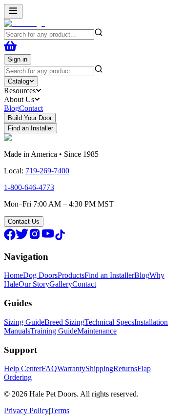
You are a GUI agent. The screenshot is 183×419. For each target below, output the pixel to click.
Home (13, 275)
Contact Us (24, 221)
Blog (11, 108)
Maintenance (97, 331)
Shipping (99, 368)
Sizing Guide (24, 322)
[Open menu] (13, 11)
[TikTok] (60, 237)
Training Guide (53, 331)
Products (71, 275)
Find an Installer (30, 128)
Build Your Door (30, 118)
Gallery (60, 284)
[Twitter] (22, 237)
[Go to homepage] (24, 23)
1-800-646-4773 (29, 187)
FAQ (49, 368)
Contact (31, 108)
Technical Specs (109, 322)
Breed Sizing (64, 322)
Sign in (17, 59)
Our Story (34, 284)
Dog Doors (40, 275)
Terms (59, 410)
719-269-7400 (47, 171)
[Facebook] (10, 237)
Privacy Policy (26, 410)
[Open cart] (10, 49)
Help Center (22, 368)
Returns (125, 368)
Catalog (18, 81)
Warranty (71, 368)
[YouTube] (48, 237)
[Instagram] (34, 237)
